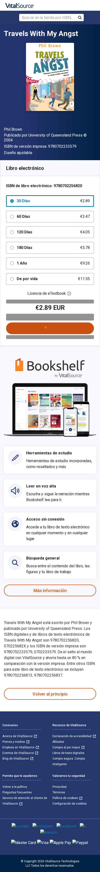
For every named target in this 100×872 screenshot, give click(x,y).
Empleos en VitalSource (18, 747)
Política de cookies (65, 798)
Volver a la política (14, 787)
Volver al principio (50, 694)
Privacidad (59, 787)
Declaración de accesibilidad (72, 736)
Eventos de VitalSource (18, 753)
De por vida (53, 278)
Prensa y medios (14, 741)
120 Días (53, 232)
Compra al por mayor (66, 747)
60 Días (53, 216)
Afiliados (58, 741)
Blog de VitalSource (16, 758)
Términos (58, 792)
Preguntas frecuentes (17, 792)
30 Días (53, 201)
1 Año (53, 263)
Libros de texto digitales (68, 753)
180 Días (53, 247)
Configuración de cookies (69, 803)
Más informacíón (50, 590)
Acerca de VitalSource (17, 736)
